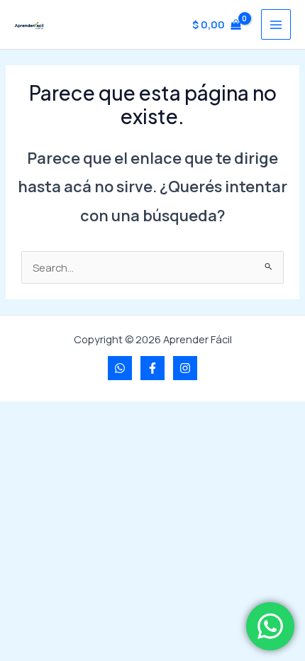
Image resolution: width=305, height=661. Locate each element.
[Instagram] (185, 368)
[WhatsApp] (120, 368)
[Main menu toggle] (276, 24)
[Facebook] (152, 368)
